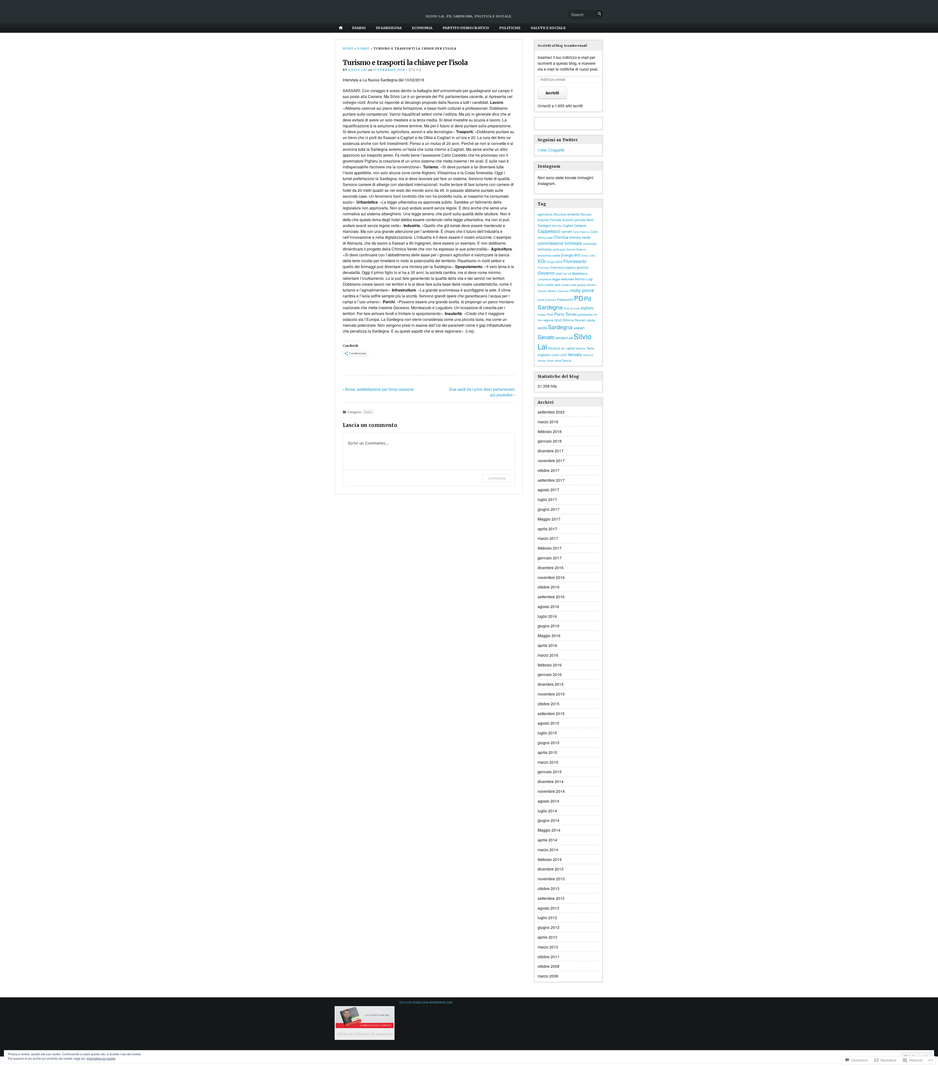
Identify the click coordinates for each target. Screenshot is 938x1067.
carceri (566, 231)
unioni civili (559, 354)
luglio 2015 (547, 733)
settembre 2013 (551, 898)
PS (595, 314)
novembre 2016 (551, 577)
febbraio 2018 (550, 431)
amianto (573, 214)
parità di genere (547, 300)
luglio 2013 (547, 917)
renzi (558, 319)
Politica (542, 314)
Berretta (557, 226)
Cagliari (568, 225)
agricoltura (545, 214)
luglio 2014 (547, 811)
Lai (565, 273)
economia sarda (549, 255)
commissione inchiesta (560, 243)
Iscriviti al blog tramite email (562, 45)
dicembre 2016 (551, 567)
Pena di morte (572, 308)
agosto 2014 (548, 801)
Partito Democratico (466, 28)
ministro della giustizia (573, 285)
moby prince (582, 290)
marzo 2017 (548, 538)
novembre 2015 (551, 694)
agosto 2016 (548, 606)
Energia (567, 255)
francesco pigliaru (563, 267)
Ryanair (580, 320)
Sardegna (560, 327)
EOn (542, 261)
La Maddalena (577, 273)
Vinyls (550, 360)
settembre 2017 (551, 480)
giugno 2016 (548, 626)
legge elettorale (563, 279)
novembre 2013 (551, 879)
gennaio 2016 (550, 674)
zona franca (562, 360)
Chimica (561, 237)
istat (558, 273)
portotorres (585, 314)
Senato (546, 337)
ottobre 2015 (548, 704)
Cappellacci (549, 231)
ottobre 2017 (548, 470)
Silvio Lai (357, 70)
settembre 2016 (551, 596)
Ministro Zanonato (558, 291)
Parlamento (565, 299)
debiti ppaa (559, 249)
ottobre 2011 (548, 956)
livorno (580, 278)
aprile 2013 (547, 937)
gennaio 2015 (550, 771)
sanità (542, 327)
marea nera (552, 284)
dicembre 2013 (551, 869)
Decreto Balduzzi (576, 249)
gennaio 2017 (550, 558)
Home (348, 48)
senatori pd (564, 337)
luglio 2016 (547, 616)
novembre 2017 (551, 460)
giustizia (582, 267)
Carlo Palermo (581, 232)
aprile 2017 (547, 529)
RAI (540, 320)
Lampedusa (544, 279)
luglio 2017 (547, 499)
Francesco (544, 267)
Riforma (568, 320)
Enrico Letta (588, 255)
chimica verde (580, 237)
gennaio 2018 (550, 441)
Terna (590, 348)
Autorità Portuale (549, 220)
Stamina (580, 348)
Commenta (496, 478)
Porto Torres (565, 314)
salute (590, 320)
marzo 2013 (548, 947)
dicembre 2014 (551, 781)
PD (578, 298)
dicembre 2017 (551, 451)
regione (548, 320)
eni (577, 255)
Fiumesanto (575, 261)
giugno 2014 (548, 820)
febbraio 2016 (550, 665)
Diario (359, 28)
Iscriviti (552, 93)
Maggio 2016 (549, 635)
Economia (422, 28)
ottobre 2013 (548, 888)
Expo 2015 (555, 261)
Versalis (575, 354)
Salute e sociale (548, 28)
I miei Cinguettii (551, 150)
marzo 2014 (548, 849)
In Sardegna (389, 28)
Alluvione (559, 214)
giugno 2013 (548, 927)
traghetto (544, 354)
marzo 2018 (548, 422)
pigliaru (587, 308)
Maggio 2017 (549, 519)
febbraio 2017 (550, 548)
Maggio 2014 (549, 830)
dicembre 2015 (551, 684)
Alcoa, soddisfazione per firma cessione (379, 389)
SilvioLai (554, 348)
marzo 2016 (548, 655)
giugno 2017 (548, 509)
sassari (579, 327)
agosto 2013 (548, 908)
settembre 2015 (551, 713)
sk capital (568, 348)
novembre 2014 (551, 791)
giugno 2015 (548, 742)
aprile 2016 (547, 645)
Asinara (586, 214)
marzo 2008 (548, 976)
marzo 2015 (548, 762)
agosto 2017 (548, 489)
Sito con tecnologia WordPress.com (425, 1002)
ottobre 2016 (548, 587)
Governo (546, 273)
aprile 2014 (547, 840)
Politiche (510, 28)
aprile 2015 (547, 752)
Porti (550, 314)
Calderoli (580, 225)
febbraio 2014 (550, 859)
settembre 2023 (551, 412)
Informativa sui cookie (101, 1058)
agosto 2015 (548, 723)
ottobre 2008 (548, 966)
